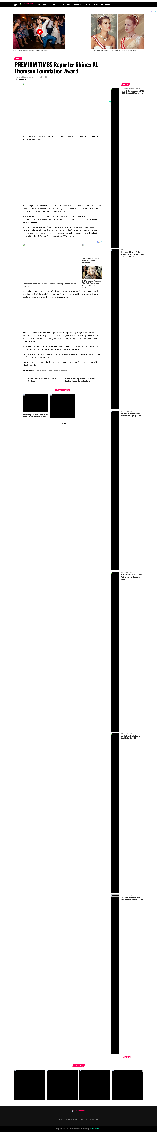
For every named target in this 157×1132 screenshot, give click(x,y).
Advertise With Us (72, 1119)
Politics (46, 5)
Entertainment (106, 5)
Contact (60, 1119)
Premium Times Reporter (58, 371)
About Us (84, 1119)
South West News (64, 5)
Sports (95, 5)
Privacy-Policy (94, 1119)
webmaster (22, 79)
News (38, 5)
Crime (53, 5)
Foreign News (77, 5)
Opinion (87, 5)
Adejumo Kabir (41, 371)
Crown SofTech (95, 1129)
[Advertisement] (62, 158)
